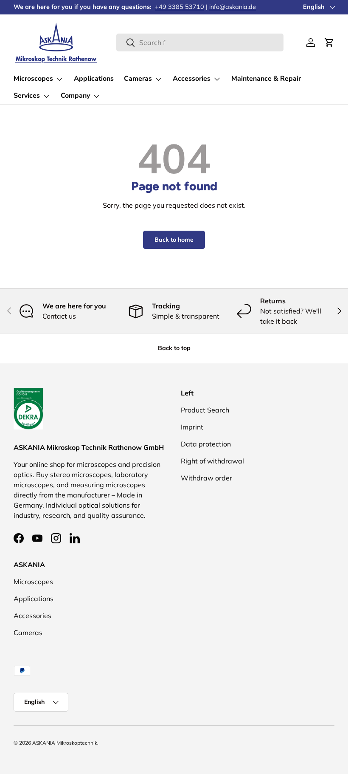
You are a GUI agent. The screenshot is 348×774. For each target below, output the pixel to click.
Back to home (174, 239)
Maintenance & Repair (266, 78)
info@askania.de (232, 7)
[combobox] (199, 42)
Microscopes (33, 581)
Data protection (206, 444)
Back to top (174, 348)
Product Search (205, 410)
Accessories (32, 615)
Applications (94, 78)
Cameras (28, 632)
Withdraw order (206, 478)
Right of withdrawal (212, 461)
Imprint (192, 427)
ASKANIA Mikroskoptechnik (64, 743)
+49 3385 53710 (179, 7)
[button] (329, 42)
